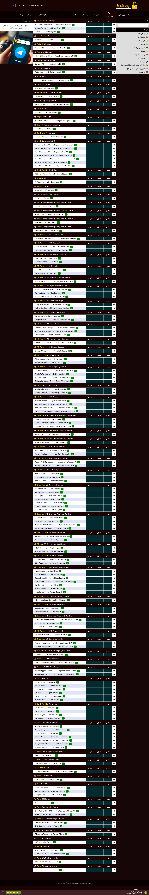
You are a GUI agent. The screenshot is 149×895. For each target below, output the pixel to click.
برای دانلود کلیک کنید (12, 892)
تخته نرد (65, 15)
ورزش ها (144, 30)
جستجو (144, 21)
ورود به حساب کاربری (36, 5)
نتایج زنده (95, 15)
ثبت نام (21, 5)
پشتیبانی (30, 15)
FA (13, 5)
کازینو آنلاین (42, 15)
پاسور (74, 15)
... (90, 25)
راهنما (21, 15)
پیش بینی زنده (109, 16)
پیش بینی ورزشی (124, 15)
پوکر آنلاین (84, 15)
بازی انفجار (54, 15)
